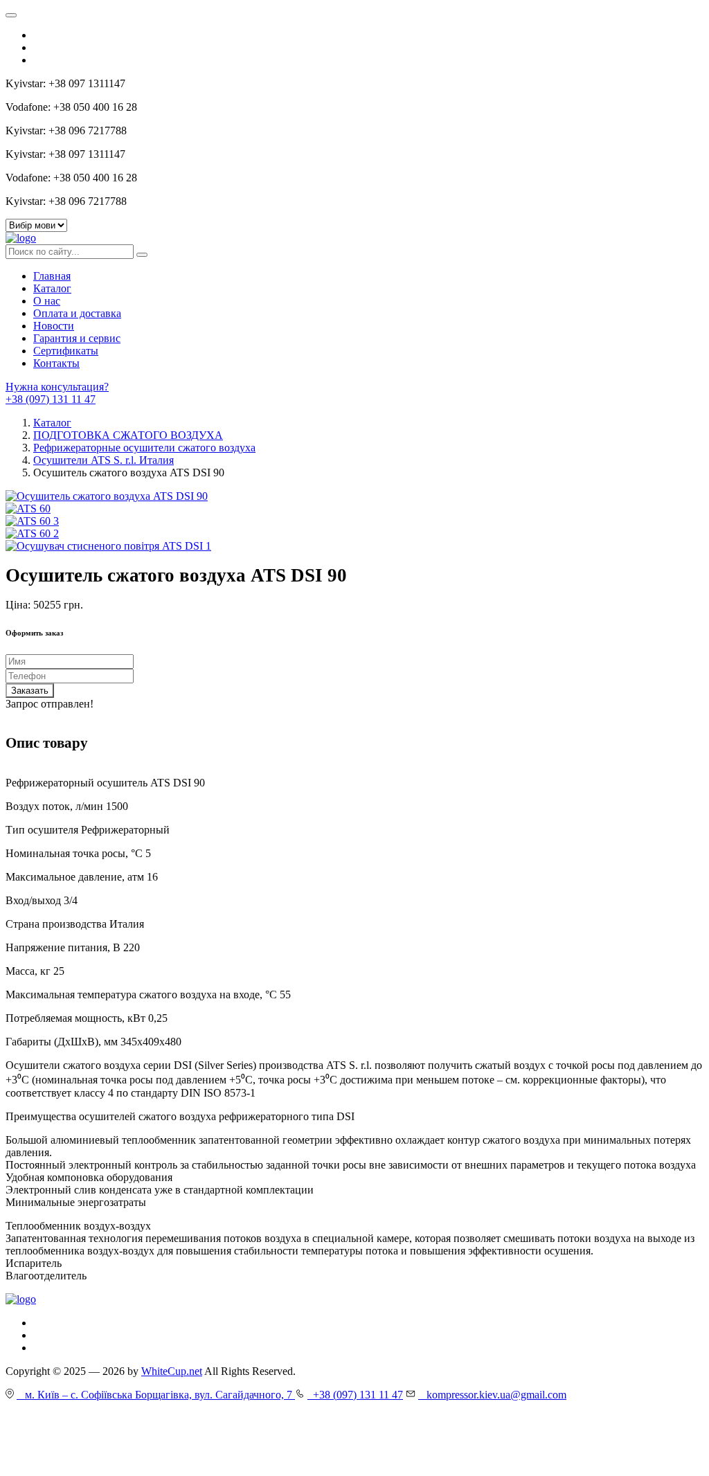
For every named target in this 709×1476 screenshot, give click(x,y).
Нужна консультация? (57, 387)
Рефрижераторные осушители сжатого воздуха (144, 447)
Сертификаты (65, 351)
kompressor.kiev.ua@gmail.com (492, 1395)
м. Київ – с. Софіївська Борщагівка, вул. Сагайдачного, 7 (156, 1395)
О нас (46, 301)
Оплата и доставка (77, 313)
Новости (53, 326)
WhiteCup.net (171, 1371)
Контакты (56, 363)
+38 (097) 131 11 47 (51, 399)
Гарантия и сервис (76, 338)
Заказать (29, 690)
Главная (52, 276)
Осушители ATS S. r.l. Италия (103, 460)
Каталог (52, 288)
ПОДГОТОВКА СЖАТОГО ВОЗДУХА (128, 435)
